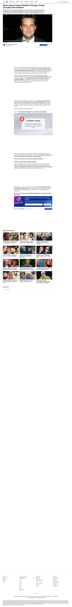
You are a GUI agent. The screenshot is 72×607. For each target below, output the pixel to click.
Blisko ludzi (12, 1)
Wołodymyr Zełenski (56, 585)
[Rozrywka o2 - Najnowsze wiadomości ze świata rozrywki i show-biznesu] (8, 2)
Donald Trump (55, 579)
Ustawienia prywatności (40, 597)
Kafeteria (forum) (5, 579)
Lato (36, 585)
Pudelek (4, 581)
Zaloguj (65, 1)
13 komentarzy (44, 44)
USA (20, 586)
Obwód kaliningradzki (39, 580)
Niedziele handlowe (39, 579)
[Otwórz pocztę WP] (58, 2)
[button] (60, 1)
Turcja (20, 580)
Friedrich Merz (55, 586)
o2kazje (17, 1)
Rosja (20, 581)
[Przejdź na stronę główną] (4, 2)
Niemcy (20, 587)
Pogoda (31, 1)
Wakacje (37, 586)
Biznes (36, 1)
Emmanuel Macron (55, 581)
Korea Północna (21, 578)
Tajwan (20, 585)
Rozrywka (27, 1)
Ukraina (20, 579)
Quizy (22, 1)
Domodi (4, 578)
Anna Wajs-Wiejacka (12, 44)
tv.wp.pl (4, 580)
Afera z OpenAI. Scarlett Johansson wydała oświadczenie (31, 158)
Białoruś (20, 588)
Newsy (37, 578)
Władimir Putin (55, 580)
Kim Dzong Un (55, 578)
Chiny (37, 581)
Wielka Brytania (21, 589)
